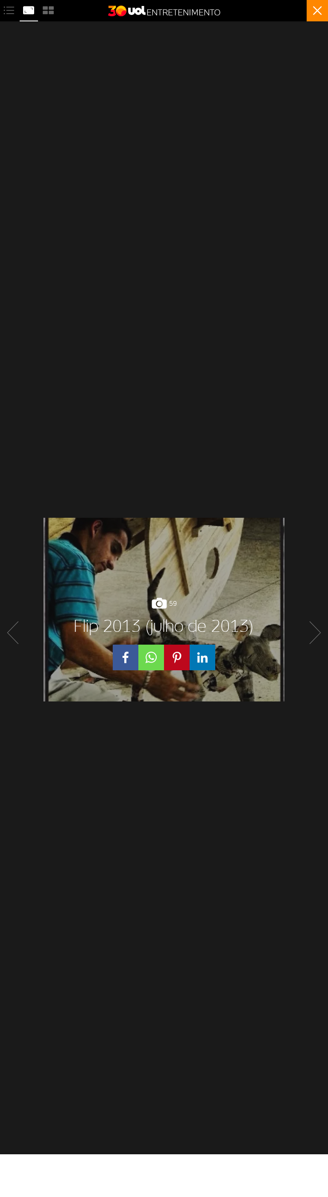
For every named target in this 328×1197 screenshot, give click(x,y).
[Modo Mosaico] (48, 9)
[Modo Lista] (10, 9)
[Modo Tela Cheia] (29, 9)
